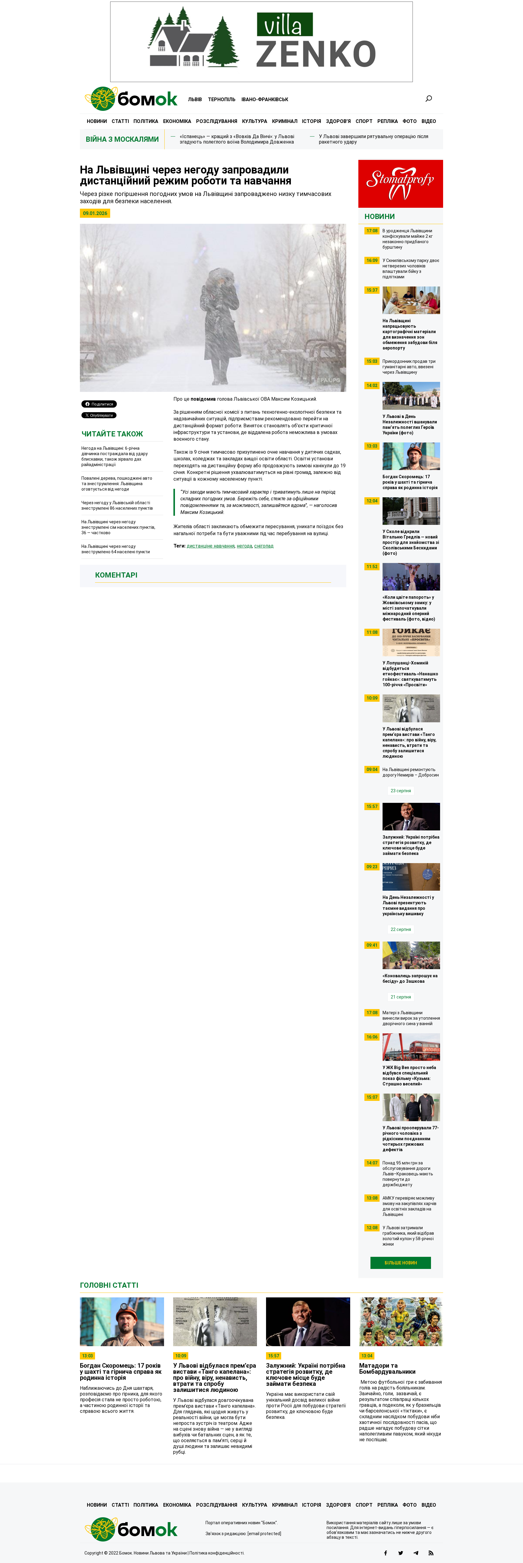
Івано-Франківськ (265, 99)
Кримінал (285, 121)
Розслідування (216, 121)
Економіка (177, 121)
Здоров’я (338, 121)
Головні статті (109, 1285)
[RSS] (431, 1553)
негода (244, 546)
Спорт (364, 121)
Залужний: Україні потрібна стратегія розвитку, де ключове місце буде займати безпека (305, 1374)
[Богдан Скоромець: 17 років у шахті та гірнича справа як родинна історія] (122, 1321)
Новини (97, 121)
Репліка (387, 121)
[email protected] (264, 1533)
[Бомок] (140, 1529)
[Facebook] (385, 1553)
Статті (120, 121)
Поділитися (102, 404)
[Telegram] (415, 1553)
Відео (429, 121)
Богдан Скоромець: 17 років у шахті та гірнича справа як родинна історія (121, 1371)
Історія (311, 121)
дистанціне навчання (211, 546)
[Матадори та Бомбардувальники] (401, 1321)
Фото (410, 121)
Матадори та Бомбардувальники (387, 1368)
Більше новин (401, 1262)
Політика (145, 121)
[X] (400, 1553)
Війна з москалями (122, 139)
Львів (195, 99)
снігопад (264, 546)
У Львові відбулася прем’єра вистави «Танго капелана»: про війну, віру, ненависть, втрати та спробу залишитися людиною (214, 1377)
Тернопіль (221, 99)
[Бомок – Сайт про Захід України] (131, 99)
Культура (254, 121)
